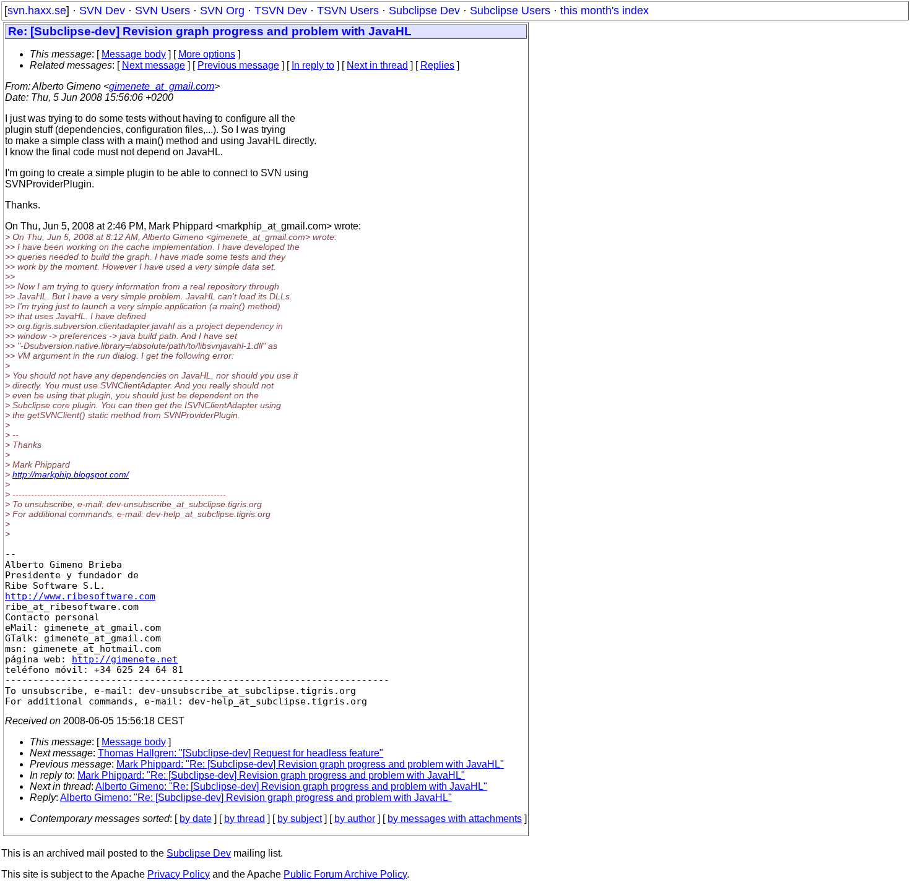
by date (196, 818)
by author (354, 818)
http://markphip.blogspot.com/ (70, 474)
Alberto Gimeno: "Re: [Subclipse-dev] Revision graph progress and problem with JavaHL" (291, 786)
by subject (299, 818)
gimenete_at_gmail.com (161, 86)
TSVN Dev (280, 10)
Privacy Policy (178, 874)
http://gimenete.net (125, 659)
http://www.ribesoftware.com (80, 596)
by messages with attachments (455, 818)
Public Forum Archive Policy (345, 874)
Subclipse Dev (424, 10)
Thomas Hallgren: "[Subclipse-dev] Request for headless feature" (240, 753)
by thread (244, 818)
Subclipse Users (510, 10)
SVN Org (222, 10)
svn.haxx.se (36, 10)
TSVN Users (348, 10)
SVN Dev (102, 10)
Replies (437, 65)
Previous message (238, 65)
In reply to (313, 65)
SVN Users (162, 10)
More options (206, 54)
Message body (134, 54)
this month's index (604, 10)
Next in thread (377, 65)
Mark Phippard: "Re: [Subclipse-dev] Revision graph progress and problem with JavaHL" (310, 764)
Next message (153, 65)
